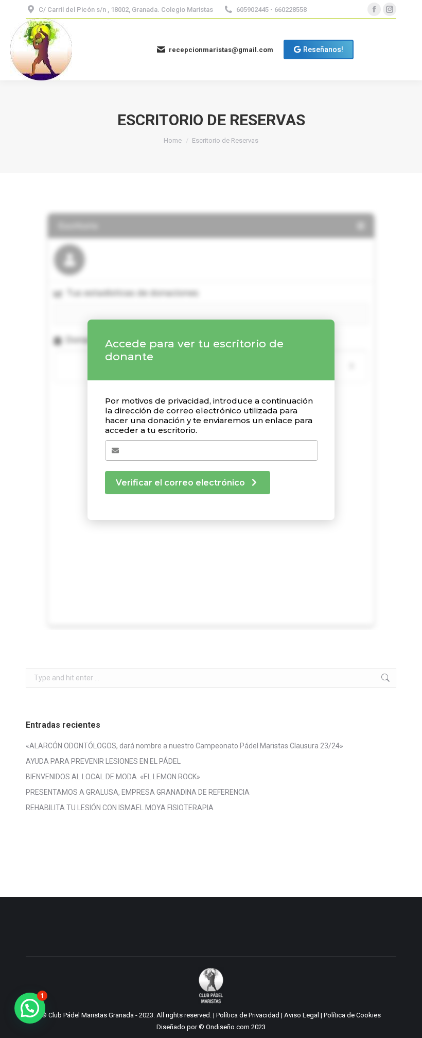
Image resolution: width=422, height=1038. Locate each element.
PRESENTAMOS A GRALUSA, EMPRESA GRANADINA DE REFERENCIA (138, 792)
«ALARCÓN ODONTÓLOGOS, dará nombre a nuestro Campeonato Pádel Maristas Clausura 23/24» (184, 746)
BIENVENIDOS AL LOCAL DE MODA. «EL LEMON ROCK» (113, 777)
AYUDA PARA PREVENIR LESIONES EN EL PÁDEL (103, 761)
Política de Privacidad (248, 1015)
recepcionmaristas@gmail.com (221, 50)
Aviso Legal (302, 1015)
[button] (29, 1008)
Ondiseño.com (228, 1027)
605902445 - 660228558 (271, 9)
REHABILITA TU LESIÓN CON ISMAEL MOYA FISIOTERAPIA (120, 807)
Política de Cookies (352, 1015)
